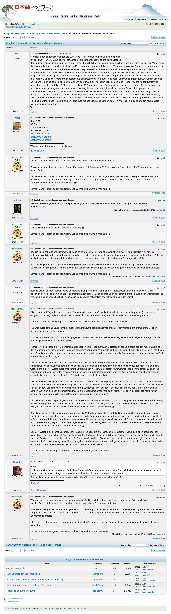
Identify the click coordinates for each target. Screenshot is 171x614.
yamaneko (150, 569)
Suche (130, 20)
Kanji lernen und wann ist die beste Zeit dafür (28, 585)
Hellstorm (98, 591)
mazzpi (98, 568)
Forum (64, 16)
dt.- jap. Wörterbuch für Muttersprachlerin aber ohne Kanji (34, 579)
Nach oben (53, 608)
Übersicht (9, 27)
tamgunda (98, 579)
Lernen (30, 34)
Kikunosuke (151, 581)
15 (114, 585)
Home (55, 16)
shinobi (17, 200)
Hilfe (164, 20)
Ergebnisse (86, 16)
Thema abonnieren (13, 601)
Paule (17, 287)
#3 (164, 158)
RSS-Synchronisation (78, 608)
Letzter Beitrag (140, 569)
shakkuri (17, 462)
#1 (164, 54)
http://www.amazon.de (41, 140)
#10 (163, 497)
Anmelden (21, 24)
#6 (164, 249)
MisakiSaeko (98, 585)
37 (114, 591)
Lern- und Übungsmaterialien (50, 34)
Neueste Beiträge (23, 27)
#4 (164, 201)
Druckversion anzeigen (15, 598)
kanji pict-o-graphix (15, 568)
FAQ (97, 16)
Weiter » (32, 38)
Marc (17, 53)
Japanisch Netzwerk (15, 34)
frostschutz (160, 276)
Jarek (17, 118)
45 (114, 568)
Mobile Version (63, 608)
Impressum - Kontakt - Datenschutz (19, 608)
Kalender (154, 20)
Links (74, 16)
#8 (164, 309)
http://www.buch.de (39, 133)
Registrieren (34, 24)
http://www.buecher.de (41, 137)
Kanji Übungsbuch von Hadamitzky (23, 574)
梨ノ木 (149, 575)
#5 (164, 225)
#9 (164, 462)
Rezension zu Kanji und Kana (20, 591)
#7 (164, 288)
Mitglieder (141, 20)
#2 (164, 118)
